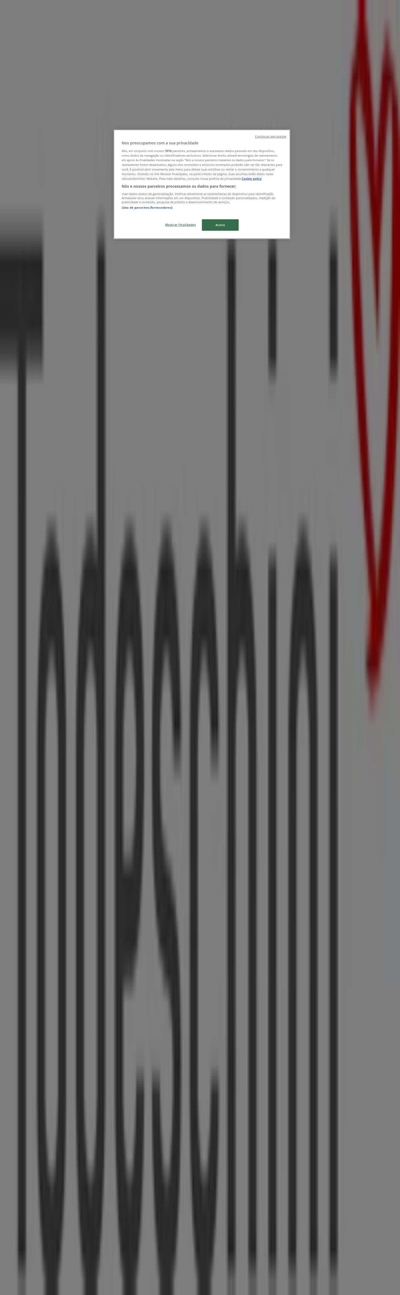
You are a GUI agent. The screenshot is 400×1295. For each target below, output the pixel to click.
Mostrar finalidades (180, 225)
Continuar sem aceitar (270, 136)
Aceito (220, 225)
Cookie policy (251, 179)
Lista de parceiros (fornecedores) (147, 207)
